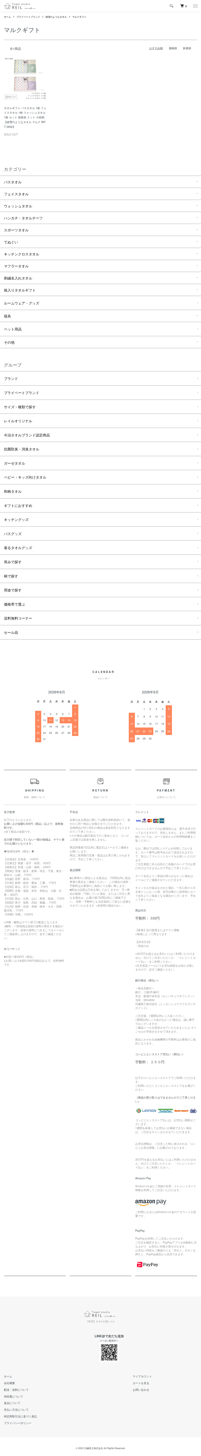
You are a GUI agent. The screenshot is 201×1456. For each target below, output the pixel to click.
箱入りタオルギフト (20, 289)
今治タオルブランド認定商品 (27, 434)
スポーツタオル (16, 229)
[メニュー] (195, 6)
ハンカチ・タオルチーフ (23, 217)
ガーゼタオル (14, 463)
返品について (12, 1403)
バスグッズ (13, 533)
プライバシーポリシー (17, 1423)
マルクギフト (79, 16)
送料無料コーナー (18, 618)
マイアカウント (142, 1376)
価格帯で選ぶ (14, 604)
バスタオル (13, 181)
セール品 (11, 632)
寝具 (7, 315)
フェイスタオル (16, 193)
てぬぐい (11, 241)
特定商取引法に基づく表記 (20, 1416)
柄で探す (11, 575)
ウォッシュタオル (18, 205)
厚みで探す (13, 561)
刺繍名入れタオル (18, 277)
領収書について (13, 1396)
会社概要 (9, 1383)
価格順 (173, 48)
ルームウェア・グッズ (21, 302)
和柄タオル (13, 491)
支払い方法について (16, 1409)
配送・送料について (16, 1390)
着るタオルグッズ (18, 547)
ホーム (7, 16)
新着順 (187, 48)
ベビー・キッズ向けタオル (25, 477)
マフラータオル (16, 265)
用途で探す (13, 589)
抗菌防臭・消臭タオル (21, 448)
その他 (9, 342)
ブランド (11, 378)
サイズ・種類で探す (20, 406)
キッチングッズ (16, 519)
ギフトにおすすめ (18, 505)
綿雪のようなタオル (56, 16)
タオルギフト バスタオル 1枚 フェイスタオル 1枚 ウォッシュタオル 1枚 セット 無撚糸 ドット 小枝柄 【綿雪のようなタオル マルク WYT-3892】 (25, 117)
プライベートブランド (28, 16)
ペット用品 (13, 328)
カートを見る (141, 1383)
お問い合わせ (141, 1390)
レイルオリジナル (18, 420)
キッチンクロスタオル (21, 253)
